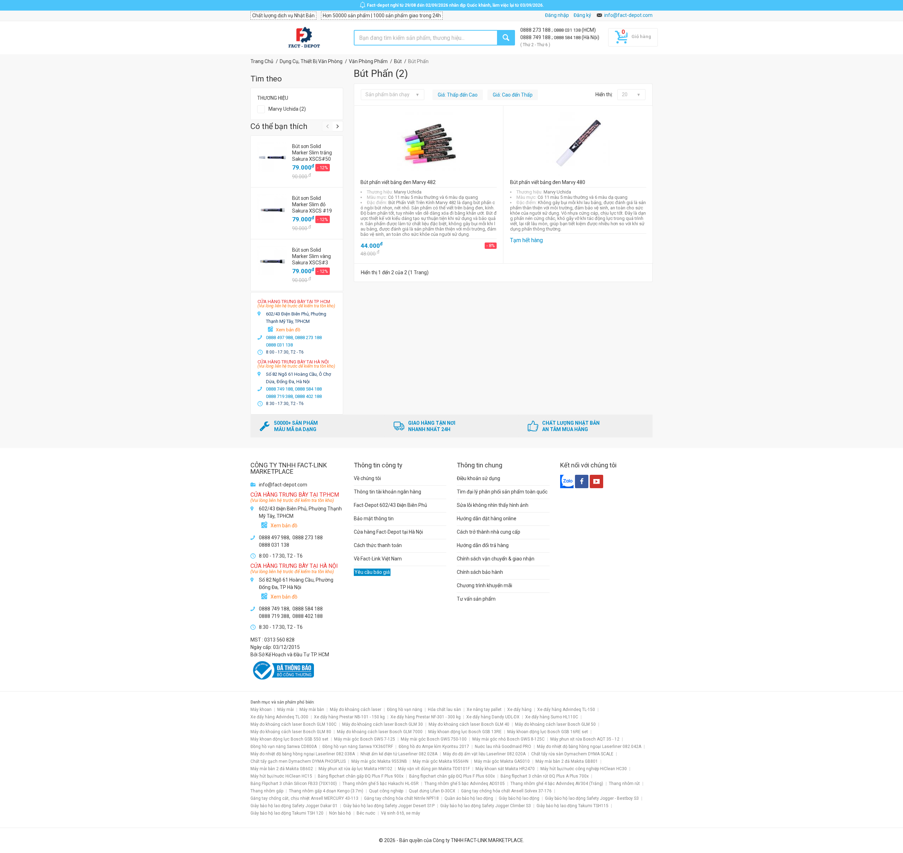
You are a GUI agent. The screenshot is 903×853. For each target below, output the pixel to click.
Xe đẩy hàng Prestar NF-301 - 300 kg (425, 716)
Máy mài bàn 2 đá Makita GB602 (281, 768)
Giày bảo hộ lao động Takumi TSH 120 (286, 813)
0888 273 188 (536, 30)
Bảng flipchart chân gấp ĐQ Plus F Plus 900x (361, 776)
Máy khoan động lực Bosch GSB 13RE (465, 731)
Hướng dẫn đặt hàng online (486, 518)
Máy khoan (261, 709)
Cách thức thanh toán (378, 545)
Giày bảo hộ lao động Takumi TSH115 (572, 805)
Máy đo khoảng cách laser (355, 709)
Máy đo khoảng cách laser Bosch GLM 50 (555, 724)
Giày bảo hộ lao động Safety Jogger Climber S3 (485, 805)
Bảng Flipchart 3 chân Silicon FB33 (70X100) (293, 783)
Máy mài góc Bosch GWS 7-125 (364, 739)
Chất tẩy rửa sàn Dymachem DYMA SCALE (572, 753)
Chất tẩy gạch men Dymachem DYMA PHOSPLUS (298, 761)
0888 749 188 (536, 37)
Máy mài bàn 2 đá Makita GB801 (566, 761)
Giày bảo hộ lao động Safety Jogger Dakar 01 (294, 805)
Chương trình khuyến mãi (484, 585)
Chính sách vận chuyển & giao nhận (495, 558)
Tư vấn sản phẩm (476, 599)
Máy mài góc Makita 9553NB (379, 761)
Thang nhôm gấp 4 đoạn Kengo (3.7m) (326, 790)
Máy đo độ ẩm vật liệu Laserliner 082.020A (484, 753)
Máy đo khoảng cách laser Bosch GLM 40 (469, 724)
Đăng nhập (557, 15)
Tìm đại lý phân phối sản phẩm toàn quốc (502, 492)
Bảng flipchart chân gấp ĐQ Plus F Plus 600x (452, 776)
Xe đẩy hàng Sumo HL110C (551, 716)
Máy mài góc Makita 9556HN (440, 761)
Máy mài (285, 709)
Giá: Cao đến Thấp (513, 95)
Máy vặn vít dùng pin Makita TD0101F (434, 768)
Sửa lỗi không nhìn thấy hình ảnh (492, 505)
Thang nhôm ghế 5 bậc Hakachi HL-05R (381, 783)
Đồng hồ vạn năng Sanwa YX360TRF (357, 746)
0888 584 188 (568, 37)
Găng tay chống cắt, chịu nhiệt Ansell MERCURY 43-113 (304, 798)
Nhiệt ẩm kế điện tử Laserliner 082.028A (398, 753)
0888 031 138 (568, 30)
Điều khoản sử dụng (478, 478)
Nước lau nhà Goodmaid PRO (503, 746)
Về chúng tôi (367, 478)
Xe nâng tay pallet (484, 709)
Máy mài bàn (311, 709)
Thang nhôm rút (624, 783)
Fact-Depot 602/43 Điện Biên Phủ (390, 505)
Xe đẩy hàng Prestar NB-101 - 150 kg (349, 716)
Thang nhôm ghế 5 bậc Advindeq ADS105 (464, 783)
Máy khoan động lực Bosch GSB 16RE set (547, 731)
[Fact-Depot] (304, 38)
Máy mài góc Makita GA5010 (502, 761)
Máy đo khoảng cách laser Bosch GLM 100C (293, 724)
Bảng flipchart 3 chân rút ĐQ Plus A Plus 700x (545, 776)
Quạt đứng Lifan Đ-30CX (432, 790)
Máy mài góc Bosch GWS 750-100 (434, 739)
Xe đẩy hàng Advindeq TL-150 (566, 709)
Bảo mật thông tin (374, 518)
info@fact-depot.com (628, 15)
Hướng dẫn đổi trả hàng (483, 545)
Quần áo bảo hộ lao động (468, 798)
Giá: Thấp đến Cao (458, 95)
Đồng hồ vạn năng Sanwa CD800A (283, 746)
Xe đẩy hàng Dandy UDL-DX (493, 716)
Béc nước (366, 813)
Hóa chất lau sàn (444, 709)
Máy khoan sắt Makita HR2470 (505, 768)
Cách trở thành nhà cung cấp (488, 532)
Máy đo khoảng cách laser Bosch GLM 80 (290, 731)
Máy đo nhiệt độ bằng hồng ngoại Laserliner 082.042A (589, 746)
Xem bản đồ (288, 329)
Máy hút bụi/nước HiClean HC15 (281, 776)
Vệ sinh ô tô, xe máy (400, 813)
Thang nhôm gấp (266, 790)
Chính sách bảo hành (480, 572)
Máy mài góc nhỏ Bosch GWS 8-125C (508, 739)
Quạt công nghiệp (386, 790)
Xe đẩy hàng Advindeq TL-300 (279, 716)
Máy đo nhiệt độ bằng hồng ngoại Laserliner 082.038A (302, 753)
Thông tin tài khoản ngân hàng (387, 492)
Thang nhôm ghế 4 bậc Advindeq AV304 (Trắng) (556, 783)
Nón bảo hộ (340, 813)
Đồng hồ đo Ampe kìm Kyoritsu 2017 (434, 746)
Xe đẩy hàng (519, 709)
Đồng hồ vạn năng (404, 709)
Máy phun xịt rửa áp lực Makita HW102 (355, 768)
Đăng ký (582, 15)
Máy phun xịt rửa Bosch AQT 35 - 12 (584, 739)
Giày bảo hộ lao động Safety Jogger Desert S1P (389, 805)
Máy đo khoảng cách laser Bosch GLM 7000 (380, 731)
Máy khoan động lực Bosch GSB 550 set (289, 739)
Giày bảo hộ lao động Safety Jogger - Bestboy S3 (592, 798)
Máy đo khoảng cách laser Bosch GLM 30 (382, 724)
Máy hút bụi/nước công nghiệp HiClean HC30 (583, 768)
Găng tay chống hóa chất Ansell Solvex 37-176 (506, 790)
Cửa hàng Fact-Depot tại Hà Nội (388, 532)
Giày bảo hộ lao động (519, 798)
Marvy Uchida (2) (287, 109)
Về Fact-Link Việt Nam (378, 558)
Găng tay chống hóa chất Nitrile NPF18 (401, 798)
